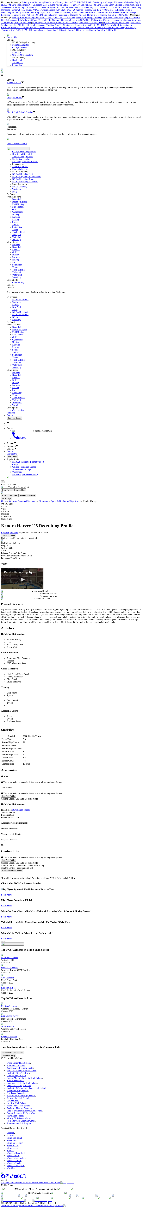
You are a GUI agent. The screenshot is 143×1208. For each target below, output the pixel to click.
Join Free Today (14, 418)
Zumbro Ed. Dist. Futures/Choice (21, 1070)
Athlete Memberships (21, 469)
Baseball (16, 244)
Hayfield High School (16, 1103)
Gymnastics (17, 212)
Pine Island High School (17, 1090)
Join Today (12, 457)
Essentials (16, 52)
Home (4, 501)
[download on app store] (64, 1189)
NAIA (15, 317)
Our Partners (36, 1182)
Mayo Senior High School (18, 1105)
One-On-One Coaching (22, 55)
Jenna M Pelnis (8, 1026)
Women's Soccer (14, 1160)
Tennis (15, 229)
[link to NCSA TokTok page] (11, 1177)
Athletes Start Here (27, 495)
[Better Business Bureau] (12, 1200)
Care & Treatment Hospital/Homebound (24, 1111)
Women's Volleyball (15, 1165)
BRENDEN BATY (10, 1016)
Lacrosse (16, 217)
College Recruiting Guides (24, 151)
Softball (15, 224)
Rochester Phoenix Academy (19, 1108)
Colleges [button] (10, 449)
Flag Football (18, 207)
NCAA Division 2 (20, 312)
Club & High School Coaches (20, 112)
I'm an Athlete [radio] (19, 490)
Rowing (15, 219)
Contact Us (12, 37)
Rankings (16, 319)
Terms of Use (7, 1205)
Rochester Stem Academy (18, 1073)
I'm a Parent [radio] (7, 490)
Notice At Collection (35, 1205)
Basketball (17, 199)
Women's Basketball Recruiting (23, 501)
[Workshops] (13, 139)
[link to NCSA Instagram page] (7, 1177)
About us (5, 1182)
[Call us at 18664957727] (12, 70)
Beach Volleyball (19, 202)
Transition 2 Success (16, 1065)
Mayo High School (15, 1116)
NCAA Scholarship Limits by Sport (28, 462)
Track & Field (18, 232)
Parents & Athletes (20, 45)
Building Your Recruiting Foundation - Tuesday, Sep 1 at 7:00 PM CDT (53, 2)
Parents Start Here (9, 495)
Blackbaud (17, 60)
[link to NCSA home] (5, 1173)
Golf (14, 209)
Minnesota (43, 501)
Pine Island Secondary (16, 1093)
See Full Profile (8, 535)
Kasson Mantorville (15, 1080)
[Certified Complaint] (42, 1200)
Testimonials (14, 1182)
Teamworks (17, 62)
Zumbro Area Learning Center (20, 1068)
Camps (10, 415)
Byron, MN (56, 501)
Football (16, 249)
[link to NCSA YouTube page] (16, 1177)
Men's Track (12, 1148)
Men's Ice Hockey (15, 1143)
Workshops (17, 472)
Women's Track (13, 1163)
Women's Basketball (16, 1153)
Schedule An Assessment (12, 1052)
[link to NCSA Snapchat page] (24, 1177)
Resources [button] (11, 446)
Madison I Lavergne (10, 1006)
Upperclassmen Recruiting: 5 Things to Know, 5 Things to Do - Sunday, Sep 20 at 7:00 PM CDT (87, 15)
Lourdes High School (16, 1075)
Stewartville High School (18, 1098)
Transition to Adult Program (19, 1123)
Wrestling (16, 239)
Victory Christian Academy (19, 1118)
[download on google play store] (78, 1189)
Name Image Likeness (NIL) (25, 474)
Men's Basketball (14, 1138)
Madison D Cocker (9, 957)
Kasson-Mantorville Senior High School (24, 1078)
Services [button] (10, 443)
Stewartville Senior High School (21, 1095)
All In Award (54, 1182)
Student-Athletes (14, 82)
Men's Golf (12, 1140)
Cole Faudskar (7, 977)
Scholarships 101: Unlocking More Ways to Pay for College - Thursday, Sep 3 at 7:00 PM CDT (58, 5)
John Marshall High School (19, 1085)
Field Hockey (18, 204)
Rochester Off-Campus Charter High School (26, 1088)
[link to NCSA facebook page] (3, 1177)
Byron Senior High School (18, 1063)
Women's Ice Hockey (16, 1158)
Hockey (15, 214)
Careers (45, 1182)
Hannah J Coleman (9, 967)
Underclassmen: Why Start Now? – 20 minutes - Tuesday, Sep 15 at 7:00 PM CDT (78, 10)
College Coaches (19, 47)
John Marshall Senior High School (22, 1083)
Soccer (15, 222)
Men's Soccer (12, 1145)
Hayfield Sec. (13, 1100)
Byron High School (72, 501)
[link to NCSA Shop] (13, 35)
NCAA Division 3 (20, 314)
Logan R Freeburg (9, 1036)
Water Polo (17, 237)
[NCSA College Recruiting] (14, 72)
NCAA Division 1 (20, 299)
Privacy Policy (19, 1205)
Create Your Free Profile (12, 871)
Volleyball (16, 234)
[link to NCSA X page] (20, 1177)
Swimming (17, 227)
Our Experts (25, 1182)
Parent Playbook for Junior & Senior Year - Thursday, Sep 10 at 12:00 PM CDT (77, 7)
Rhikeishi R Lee (8, 988)
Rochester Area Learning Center (21, 1121)
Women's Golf (13, 1155)
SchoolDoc (17, 65)
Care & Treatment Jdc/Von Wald (21, 1113)
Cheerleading (18, 282)
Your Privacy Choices (53, 1205)
